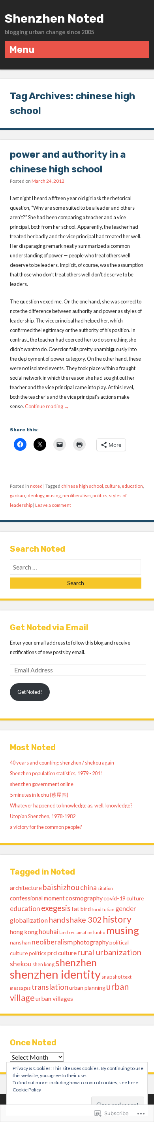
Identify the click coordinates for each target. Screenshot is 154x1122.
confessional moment (37, 898)
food (96, 909)
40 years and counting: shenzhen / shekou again (62, 762)
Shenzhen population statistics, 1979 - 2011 (56, 773)
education (132, 486)
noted (36, 486)
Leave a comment (53, 505)
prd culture (62, 952)
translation (50, 986)
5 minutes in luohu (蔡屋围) (39, 795)
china (88, 887)
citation (105, 888)
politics (99, 495)
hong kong (24, 931)
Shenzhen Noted (54, 19)
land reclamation (75, 932)
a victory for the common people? (46, 827)
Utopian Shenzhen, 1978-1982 (42, 816)
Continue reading (47, 406)
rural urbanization (109, 952)
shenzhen (76, 962)
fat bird (81, 908)
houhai (48, 931)
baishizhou (61, 887)
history (117, 919)
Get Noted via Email (49, 627)
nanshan (20, 942)
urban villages (54, 998)
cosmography (84, 898)
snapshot (111, 976)
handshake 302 (75, 919)
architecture (26, 887)
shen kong (43, 965)
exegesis (56, 908)
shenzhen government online (41, 784)
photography (91, 942)
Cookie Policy (27, 1090)
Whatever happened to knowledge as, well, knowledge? (71, 805)
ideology (35, 495)
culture (112, 486)
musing (53, 495)
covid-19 (114, 898)
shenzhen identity (55, 974)
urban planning (87, 987)
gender (125, 909)
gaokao (17, 495)
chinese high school (82, 486)
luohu (99, 932)
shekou (21, 964)
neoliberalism (76, 495)
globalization (29, 920)
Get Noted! (29, 692)
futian (108, 909)
